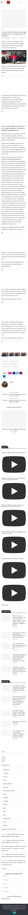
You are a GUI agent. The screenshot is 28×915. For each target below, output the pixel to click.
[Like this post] (10, 373)
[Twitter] (19, 2)
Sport (4, 808)
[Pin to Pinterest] (21, 373)
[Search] (26, 2)
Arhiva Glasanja (5, 898)
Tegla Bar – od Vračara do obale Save (19, 722)
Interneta (6, 887)
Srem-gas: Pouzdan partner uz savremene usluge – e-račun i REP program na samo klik (18, 713)
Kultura (5, 780)
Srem (4, 815)
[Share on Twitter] (17, 373)
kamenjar (5, 361)
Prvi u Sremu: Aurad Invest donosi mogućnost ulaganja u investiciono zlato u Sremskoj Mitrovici (18, 734)
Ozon (8, 38)
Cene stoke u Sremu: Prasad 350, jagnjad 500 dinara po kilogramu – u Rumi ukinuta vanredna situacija (19, 670)
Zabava (5, 825)
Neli (2, 846)
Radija (5, 883)
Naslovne (5, 787)
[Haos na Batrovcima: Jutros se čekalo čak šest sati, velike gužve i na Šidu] (6, 646)
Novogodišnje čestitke (9, 790)
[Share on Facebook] (14, 373)
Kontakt (4, 759)
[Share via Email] (4, 376)
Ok (14, 912)
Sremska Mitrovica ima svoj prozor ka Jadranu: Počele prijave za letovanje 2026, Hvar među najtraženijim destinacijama (18, 700)
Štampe (6, 876)
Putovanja (5, 801)
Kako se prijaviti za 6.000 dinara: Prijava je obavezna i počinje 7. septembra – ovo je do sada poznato (14, 848)
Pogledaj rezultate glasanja (14, 896)
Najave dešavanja (7, 783)
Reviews (5, 804)
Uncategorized (7, 818)
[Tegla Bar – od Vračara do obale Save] (6, 724)
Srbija (4, 811)
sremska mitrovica (14, 361)
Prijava (3, 761)
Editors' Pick (6, 770)
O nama (4, 757)
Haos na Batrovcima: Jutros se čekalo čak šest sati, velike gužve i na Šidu (19, 646)
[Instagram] (20, 2)
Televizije (6, 879)
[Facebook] (17, 2)
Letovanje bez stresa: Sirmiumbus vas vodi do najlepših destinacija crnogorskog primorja (19, 688)
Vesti (4, 822)
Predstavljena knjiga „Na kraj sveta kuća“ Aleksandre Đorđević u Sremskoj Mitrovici (19, 635)
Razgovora (6, 891)
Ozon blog (5, 797)
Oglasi (4, 794)
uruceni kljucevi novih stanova (10, 366)
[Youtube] (22, 2)
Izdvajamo (5, 773)
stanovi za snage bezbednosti (10, 364)
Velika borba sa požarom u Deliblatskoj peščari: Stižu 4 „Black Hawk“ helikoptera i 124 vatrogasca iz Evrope (19, 657)
